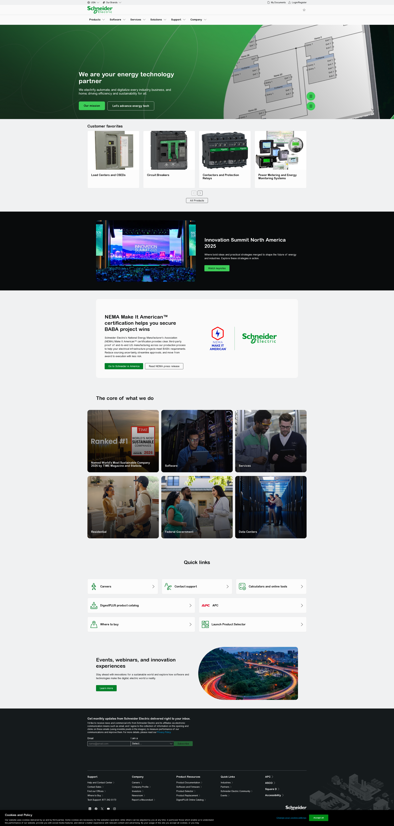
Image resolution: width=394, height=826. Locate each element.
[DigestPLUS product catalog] (141, 596)
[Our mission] (92, 105)
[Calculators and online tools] (271, 578)
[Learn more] (106, 688)
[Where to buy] (141, 615)
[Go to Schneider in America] (124, 366)
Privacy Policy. (164, 732)
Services (245, 465)
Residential (99, 531)
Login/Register (299, 2)
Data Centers (248, 531)
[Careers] (122, 578)
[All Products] (197, 200)
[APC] (253, 596)
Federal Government (179, 531)
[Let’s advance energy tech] (130, 105)
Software (171, 465)
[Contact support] (197, 578)
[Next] (200, 193)
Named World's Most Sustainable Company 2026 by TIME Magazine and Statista (120, 464)
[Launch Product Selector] (253, 615)
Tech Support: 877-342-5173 (101, 800)
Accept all (319, 818)
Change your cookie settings (291, 818)
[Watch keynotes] (216, 268)
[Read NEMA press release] (164, 366)
